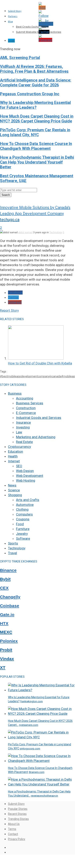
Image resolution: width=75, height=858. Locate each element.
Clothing (22, 509)
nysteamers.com (28, 724)
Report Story (9, 310)
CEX (4, 588)
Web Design (25, 471)
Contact (13, 834)
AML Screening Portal (20, 57)
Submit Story (14, 10)
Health (13, 456)
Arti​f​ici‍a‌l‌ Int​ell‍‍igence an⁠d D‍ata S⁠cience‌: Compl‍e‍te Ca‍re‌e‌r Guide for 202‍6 (35, 82)
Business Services (29, 403)
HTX (4, 623)
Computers (24, 514)
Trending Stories (18, 819)
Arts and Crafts (27, 500)
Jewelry (22, 534)
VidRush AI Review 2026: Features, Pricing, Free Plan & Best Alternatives (34, 69)
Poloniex (9, 641)
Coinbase (9, 605)
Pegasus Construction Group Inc (29, 94)
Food (20, 524)
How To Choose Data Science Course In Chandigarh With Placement (36, 146)
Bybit (5, 579)
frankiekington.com (31, 701)
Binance (8, 570)
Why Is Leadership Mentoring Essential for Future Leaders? (35, 105)
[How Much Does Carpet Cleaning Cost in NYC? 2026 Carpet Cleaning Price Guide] (41, 714)
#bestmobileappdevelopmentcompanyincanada (30, 376)
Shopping (15, 495)
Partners (12, 16)
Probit (6, 649)
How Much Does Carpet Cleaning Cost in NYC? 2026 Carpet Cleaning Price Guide (36, 118)
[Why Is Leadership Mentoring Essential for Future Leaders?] (41, 690)
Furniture (22, 529)
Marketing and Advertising (35, 437)
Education (15, 451)
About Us (14, 824)
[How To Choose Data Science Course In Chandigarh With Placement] (41, 761)
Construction (26, 408)
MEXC (6, 632)
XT (2, 667)
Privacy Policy (16, 839)
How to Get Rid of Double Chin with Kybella (40, 363)
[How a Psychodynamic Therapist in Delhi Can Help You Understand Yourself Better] (41, 784)
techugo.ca (9, 219)
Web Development (29, 476)
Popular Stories (17, 808)
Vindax (7, 658)
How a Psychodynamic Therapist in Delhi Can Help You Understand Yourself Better (37, 162)
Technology (55, 232)
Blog (10, 21)
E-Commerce (26, 413)
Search (6, 194)
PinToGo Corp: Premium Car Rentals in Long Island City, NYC (35, 132)
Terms (12, 829)
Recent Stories (17, 813)
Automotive (25, 505)
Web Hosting (25, 480)
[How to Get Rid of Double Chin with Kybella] (36, 358)
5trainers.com (36, 772)
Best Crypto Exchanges (31, 27)
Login (11, 41)
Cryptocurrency (19, 447)
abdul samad (25, 232)
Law (19, 432)
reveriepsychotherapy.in (44, 795)
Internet (14, 461)
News (12, 485)
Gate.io (7, 614)
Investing (23, 427)
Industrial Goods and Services (38, 418)
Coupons (22, 519)
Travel (12, 553)
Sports (13, 543)
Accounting (24, 398)
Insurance (23, 422)
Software (23, 538)
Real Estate (24, 442)
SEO (19, 466)
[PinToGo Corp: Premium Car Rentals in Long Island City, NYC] (41, 737)
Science (14, 490)
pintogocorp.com (30, 748)
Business (15, 393)
